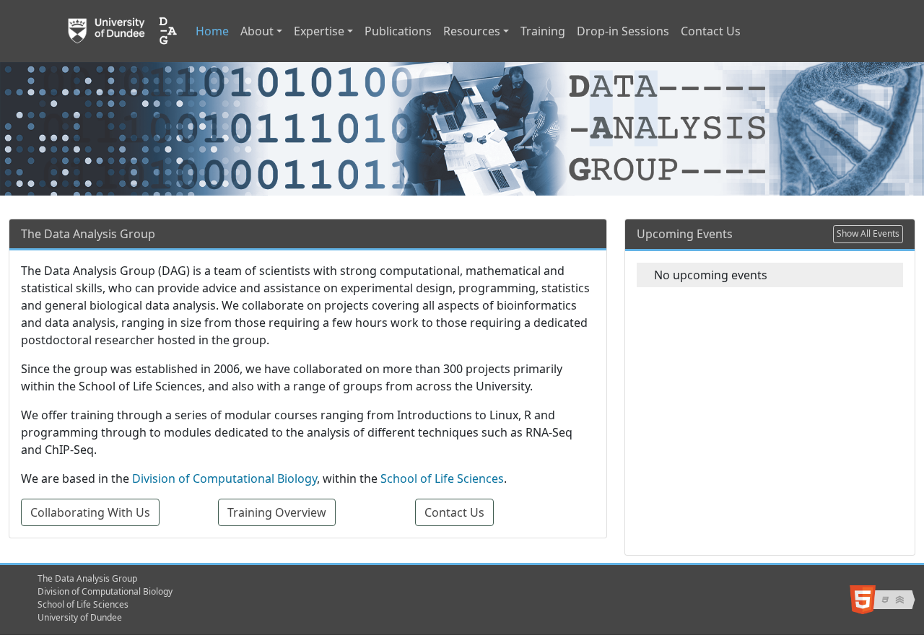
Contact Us (711, 31)
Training (542, 31)
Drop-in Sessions (623, 31)
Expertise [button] (319, 31)
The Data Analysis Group (87, 578)
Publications (398, 31)
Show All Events (868, 233)
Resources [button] (471, 31)
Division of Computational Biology (224, 478)
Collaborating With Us (90, 512)
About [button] (257, 31)
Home (212, 31)
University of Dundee (80, 617)
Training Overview (276, 512)
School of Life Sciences (442, 478)
